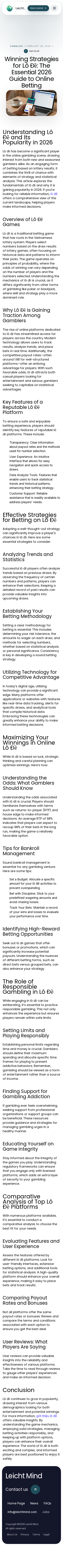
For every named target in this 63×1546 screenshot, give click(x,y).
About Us (12, 1534)
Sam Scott (34, 51)
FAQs (47, 1503)
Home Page (16, 1503)
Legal (46, 1534)
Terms (36, 1534)
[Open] (54, 8)
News (34, 1503)
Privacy (25, 1534)
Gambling (16, 46)
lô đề (53, 194)
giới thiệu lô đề (46, 1416)
